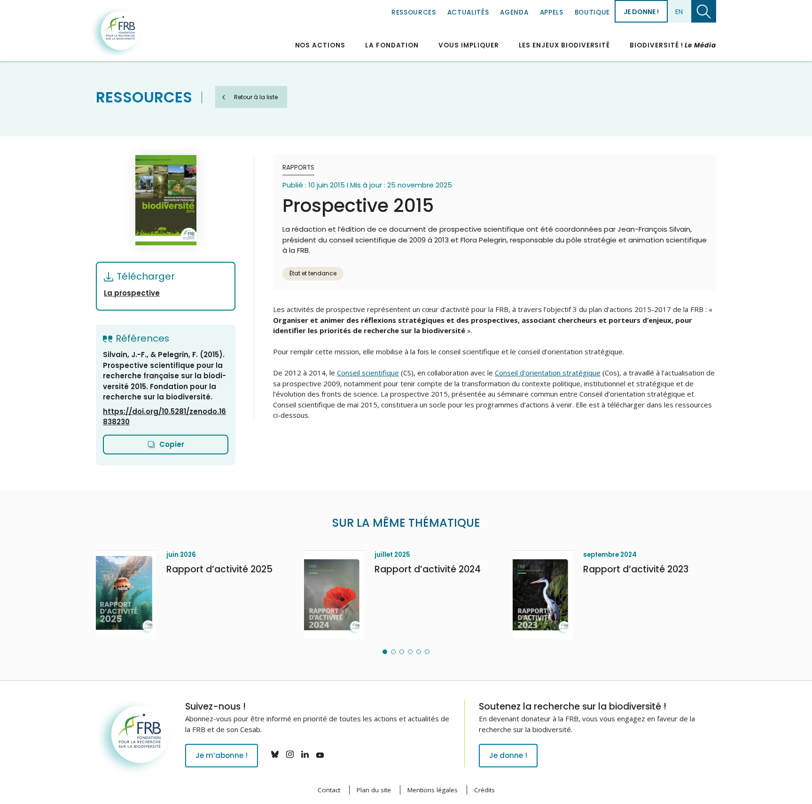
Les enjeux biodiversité (564, 45)
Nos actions (320, 45)
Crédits (484, 790)
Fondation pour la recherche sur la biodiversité (116, 32)
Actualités (468, 12)
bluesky (275, 754)
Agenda (514, 12)
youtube (320, 754)
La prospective (132, 293)
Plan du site (374, 790)
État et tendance (312, 273)
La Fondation (392, 45)
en (679, 11)
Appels (551, 12)
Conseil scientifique (368, 372)
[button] (385, 651)
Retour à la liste (256, 97)
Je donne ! (641, 11)
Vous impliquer (468, 45)
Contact (329, 790)
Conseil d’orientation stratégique (548, 372)
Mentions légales (432, 790)
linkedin (305, 754)
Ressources (413, 12)
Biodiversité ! (673, 45)
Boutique (592, 12)
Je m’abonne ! (221, 755)
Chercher (703, 11)
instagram (290, 754)
